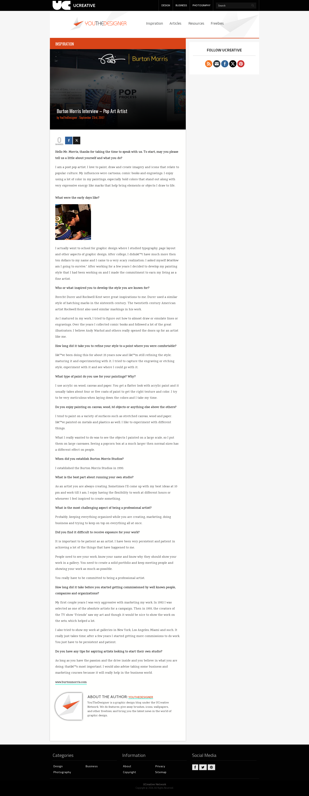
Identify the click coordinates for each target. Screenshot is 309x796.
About (127, 766)
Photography (62, 772)
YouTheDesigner (68, 117)
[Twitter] (76, 140)
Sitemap (160, 772)
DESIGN (165, 5)
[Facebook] (68, 140)
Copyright (129, 772)
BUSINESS (181, 5)
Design (58, 766)
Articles (175, 23)
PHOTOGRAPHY (201, 5)
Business (91, 766)
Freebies (217, 23)
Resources (196, 23)
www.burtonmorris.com (71, 682)
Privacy (160, 766)
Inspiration (154, 23)
